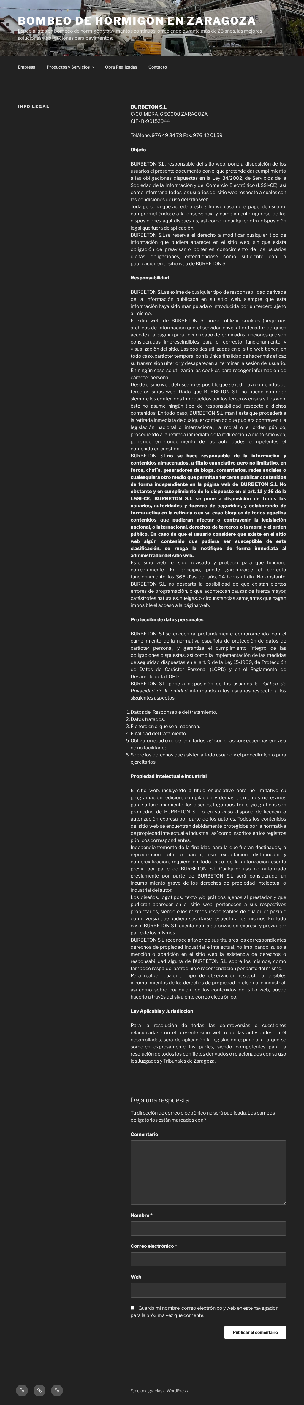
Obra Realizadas (121, 66)
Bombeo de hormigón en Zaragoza (137, 20)
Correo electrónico (154, 1246)
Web (136, 1277)
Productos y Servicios (68, 66)
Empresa (26, 66)
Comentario (144, 1134)
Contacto (157, 66)
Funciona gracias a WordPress (159, 1390)
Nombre (142, 1215)
